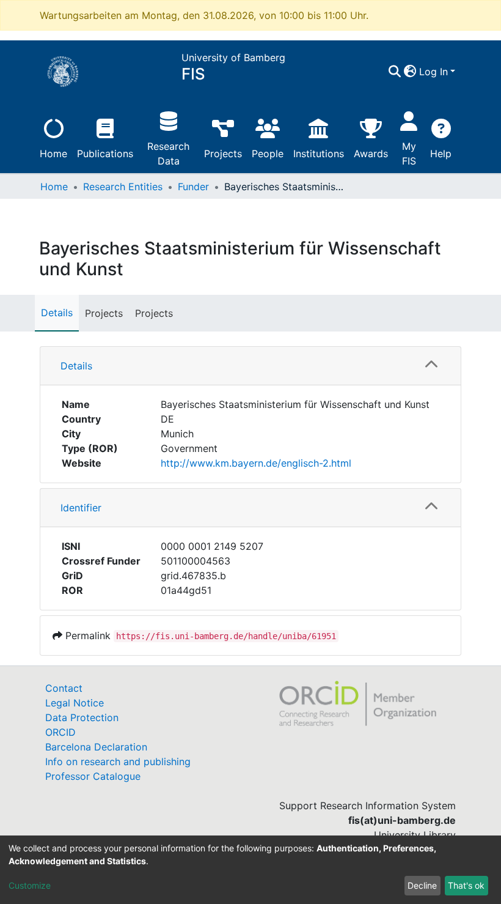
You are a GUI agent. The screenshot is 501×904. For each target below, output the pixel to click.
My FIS (409, 153)
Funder (193, 186)
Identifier (80, 508)
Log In (433, 71)
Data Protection (82, 717)
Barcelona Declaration (96, 747)
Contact (63, 688)
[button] (410, 71)
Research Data (168, 153)
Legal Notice (74, 703)
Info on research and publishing (118, 761)
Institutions (318, 153)
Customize (30, 885)
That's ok (466, 885)
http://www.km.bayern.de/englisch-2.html (256, 463)
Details (57, 312)
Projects (223, 153)
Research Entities (123, 186)
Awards (371, 153)
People (267, 153)
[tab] (250, 366)
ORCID (60, 732)
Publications (105, 153)
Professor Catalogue (93, 776)
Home (53, 153)
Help (441, 153)
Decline (422, 885)
